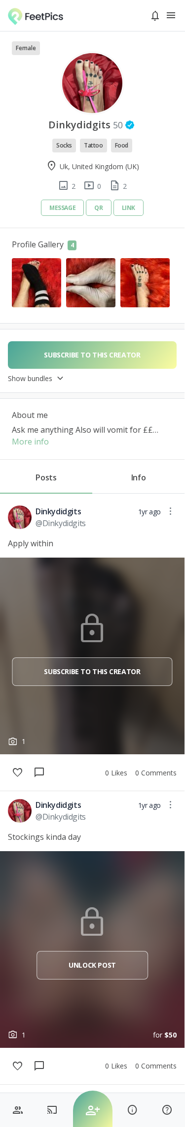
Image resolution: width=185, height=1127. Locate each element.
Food (121, 145)
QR (98, 208)
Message (62, 208)
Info (138, 477)
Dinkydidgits (58, 511)
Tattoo (93, 145)
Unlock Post (92, 965)
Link (128, 208)
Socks (64, 145)
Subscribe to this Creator (92, 671)
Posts (46, 477)
